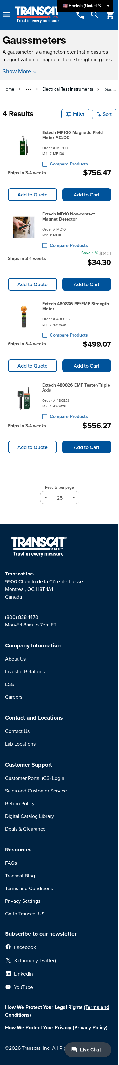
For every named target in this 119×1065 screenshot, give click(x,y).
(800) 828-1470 (21, 616)
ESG (9, 684)
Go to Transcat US (24, 913)
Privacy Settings (22, 900)
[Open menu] (6, 15)
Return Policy (20, 803)
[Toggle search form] (95, 15)
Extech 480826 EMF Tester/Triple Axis (76, 387)
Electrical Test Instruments (67, 89)
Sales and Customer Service (36, 790)
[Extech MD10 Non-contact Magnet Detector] (24, 228)
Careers (13, 696)
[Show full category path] (28, 89)
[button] (75, 114)
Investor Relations (25, 671)
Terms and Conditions (29, 888)
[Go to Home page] (38, 14)
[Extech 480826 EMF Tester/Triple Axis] (24, 399)
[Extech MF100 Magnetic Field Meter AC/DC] (24, 147)
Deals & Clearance (25, 828)
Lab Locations (20, 743)
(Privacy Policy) (90, 1027)
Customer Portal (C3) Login (34, 777)
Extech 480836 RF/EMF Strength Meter (75, 306)
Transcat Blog (20, 875)
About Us (15, 658)
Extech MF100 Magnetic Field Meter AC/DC (72, 135)
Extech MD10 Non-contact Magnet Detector (68, 216)
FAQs (11, 862)
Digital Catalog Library (29, 815)
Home (8, 89)
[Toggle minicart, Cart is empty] (110, 15)
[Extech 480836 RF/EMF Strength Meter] (24, 318)
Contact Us (17, 731)
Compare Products (69, 164)
